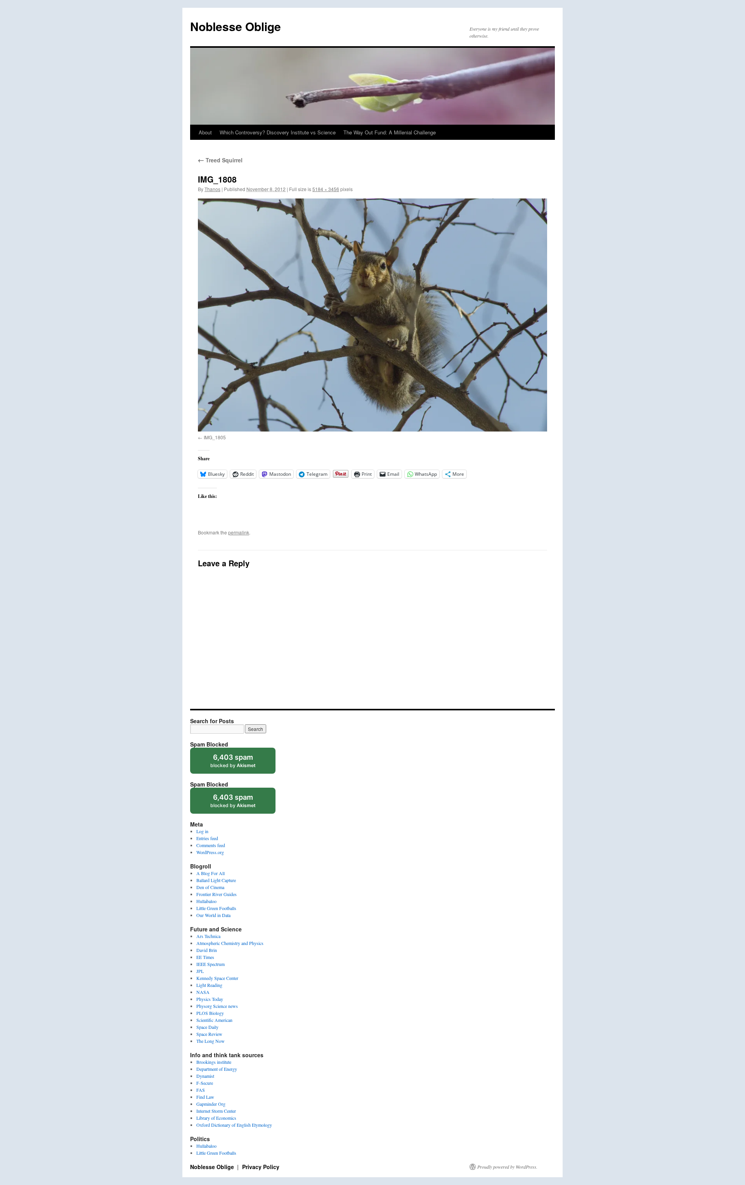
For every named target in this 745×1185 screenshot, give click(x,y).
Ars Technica (208, 936)
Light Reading (209, 985)
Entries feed (207, 838)
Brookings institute (213, 1062)
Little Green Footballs (216, 908)
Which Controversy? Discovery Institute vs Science (278, 132)
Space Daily (207, 1027)
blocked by (240, 763)
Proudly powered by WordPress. (507, 1167)
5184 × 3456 (325, 189)
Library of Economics (216, 1118)
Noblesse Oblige (235, 26)
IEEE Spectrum (210, 964)
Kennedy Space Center (217, 978)
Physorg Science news (217, 1006)
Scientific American (214, 1020)
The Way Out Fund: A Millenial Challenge (389, 132)
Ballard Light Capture (216, 880)
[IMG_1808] (372, 314)
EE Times (205, 957)
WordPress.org (210, 852)
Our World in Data (213, 915)
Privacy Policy (260, 1167)
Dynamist (205, 1076)
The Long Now (210, 1041)
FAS (200, 1090)
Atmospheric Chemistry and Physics (229, 943)
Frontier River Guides (216, 894)
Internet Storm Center (216, 1111)
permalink (238, 532)
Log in (202, 831)
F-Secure (204, 1083)
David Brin (206, 950)
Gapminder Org (210, 1104)
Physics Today (209, 999)
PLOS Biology (210, 1013)
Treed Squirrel (220, 160)
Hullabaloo (206, 901)
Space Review (209, 1034)
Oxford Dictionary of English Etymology (234, 1125)
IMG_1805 (215, 437)
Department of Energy (216, 1069)
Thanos (212, 189)
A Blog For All (210, 873)
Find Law (205, 1097)
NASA (203, 992)
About (205, 132)
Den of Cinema (210, 887)
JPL (200, 971)
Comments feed (210, 845)
